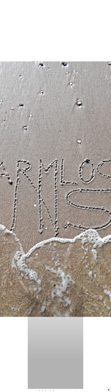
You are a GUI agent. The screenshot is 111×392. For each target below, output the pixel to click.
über (53, 390)
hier (42, 390)
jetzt (39, 390)
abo (50, 390)
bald (45, 390)
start (36, 390)
